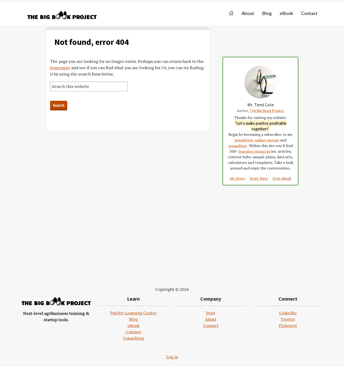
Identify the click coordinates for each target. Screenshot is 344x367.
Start (210, 313)
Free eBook (282, 178)
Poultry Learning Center (133, 313)
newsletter (243, 140)
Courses (133, 332)
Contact (210, 325)
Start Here (259, 178)
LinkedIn (287, 313)
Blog (133, 319)
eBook (133, 325)
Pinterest (288, 325)
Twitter (288, 319)
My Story (237, 178)
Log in (172, 357)
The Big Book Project (267, 110)
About (210, 319)
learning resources (254, 151)
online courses (267, 140)
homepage (60, 67)
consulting (237, 145)
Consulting (133, 338)
